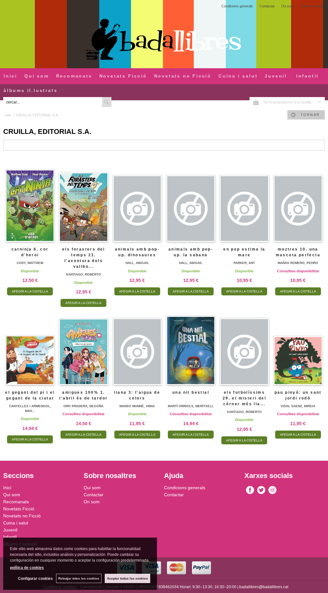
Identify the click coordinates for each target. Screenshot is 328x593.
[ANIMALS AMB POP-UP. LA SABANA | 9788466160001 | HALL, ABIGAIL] (191, 201)
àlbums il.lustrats (30, 90)
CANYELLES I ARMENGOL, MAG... (30, 408)
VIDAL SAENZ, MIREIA (298, 406)
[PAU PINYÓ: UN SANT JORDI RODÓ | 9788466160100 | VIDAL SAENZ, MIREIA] (298, 344)
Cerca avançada (127, 102)
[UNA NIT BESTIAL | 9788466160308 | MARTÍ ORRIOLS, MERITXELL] (191, 344)
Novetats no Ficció (182, 75)
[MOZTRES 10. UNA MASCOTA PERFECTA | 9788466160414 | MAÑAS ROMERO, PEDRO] (298, 201)
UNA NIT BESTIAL (190, 392)
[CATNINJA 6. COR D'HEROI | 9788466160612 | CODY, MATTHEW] (30, 201)
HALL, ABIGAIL (137, 263)
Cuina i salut (238, 75)
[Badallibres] (164, 40)
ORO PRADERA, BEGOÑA (83, 406)
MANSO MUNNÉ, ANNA (137, 406)
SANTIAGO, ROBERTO (83, 274)
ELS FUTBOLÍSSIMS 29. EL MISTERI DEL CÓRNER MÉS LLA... (244, 398)
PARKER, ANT (244, 263)
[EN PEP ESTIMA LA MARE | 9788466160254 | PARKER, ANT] (244, 201)
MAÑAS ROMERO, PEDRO (298, 263)
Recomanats (74, 75)
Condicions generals (237, 6)
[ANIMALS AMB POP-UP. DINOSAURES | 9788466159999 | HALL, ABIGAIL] (137, 201)
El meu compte (311, 6)
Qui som (36, 75)
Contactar (267, 6)
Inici (10, 75)
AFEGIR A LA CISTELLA (30, 291)
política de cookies (27, 567)
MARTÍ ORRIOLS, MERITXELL (191, 406)
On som (287, 6)
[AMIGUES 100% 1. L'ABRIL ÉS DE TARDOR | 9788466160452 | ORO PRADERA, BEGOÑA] (83, 344)
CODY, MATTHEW (30, 263)
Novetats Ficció (123, 75)
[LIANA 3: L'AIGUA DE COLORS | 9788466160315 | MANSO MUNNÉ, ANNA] (137, 344)
